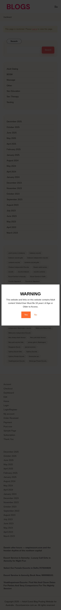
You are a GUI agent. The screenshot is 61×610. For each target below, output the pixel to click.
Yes (26, 315)
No (35, 315)
